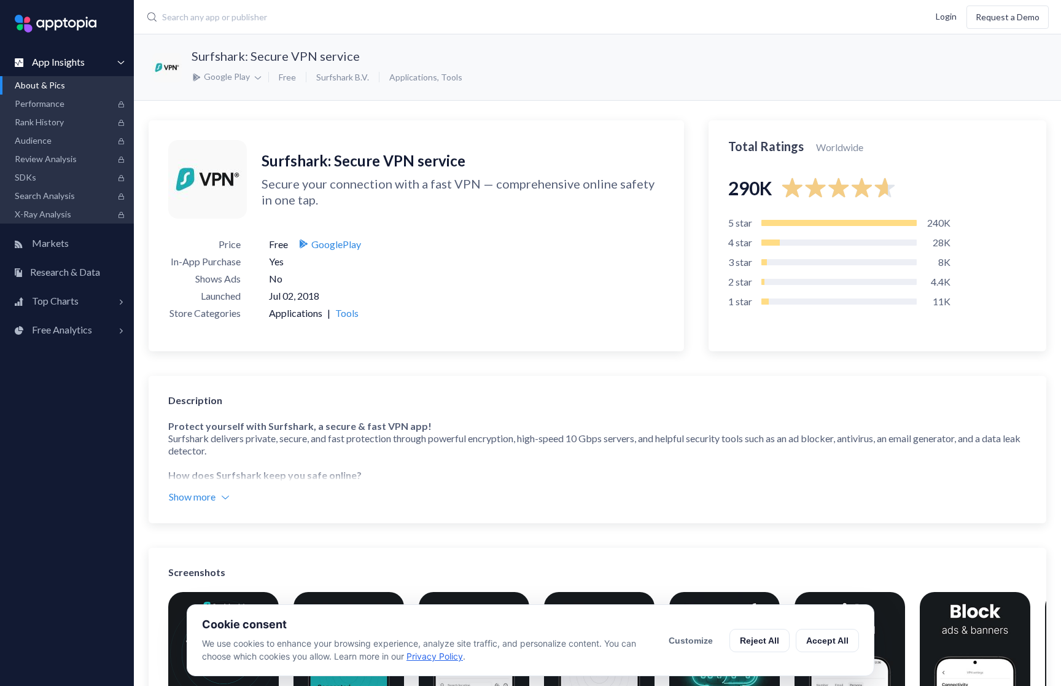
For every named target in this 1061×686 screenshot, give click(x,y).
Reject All (759, 640)
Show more (192, 496)
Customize (691, 640)
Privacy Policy (434, 656)
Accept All (827, 640)
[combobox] (436, 17)
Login (946, 15)
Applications (413, 77)
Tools (451, 77)
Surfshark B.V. (342, 77)
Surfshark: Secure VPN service (276, 56)
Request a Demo (1008, 17)
